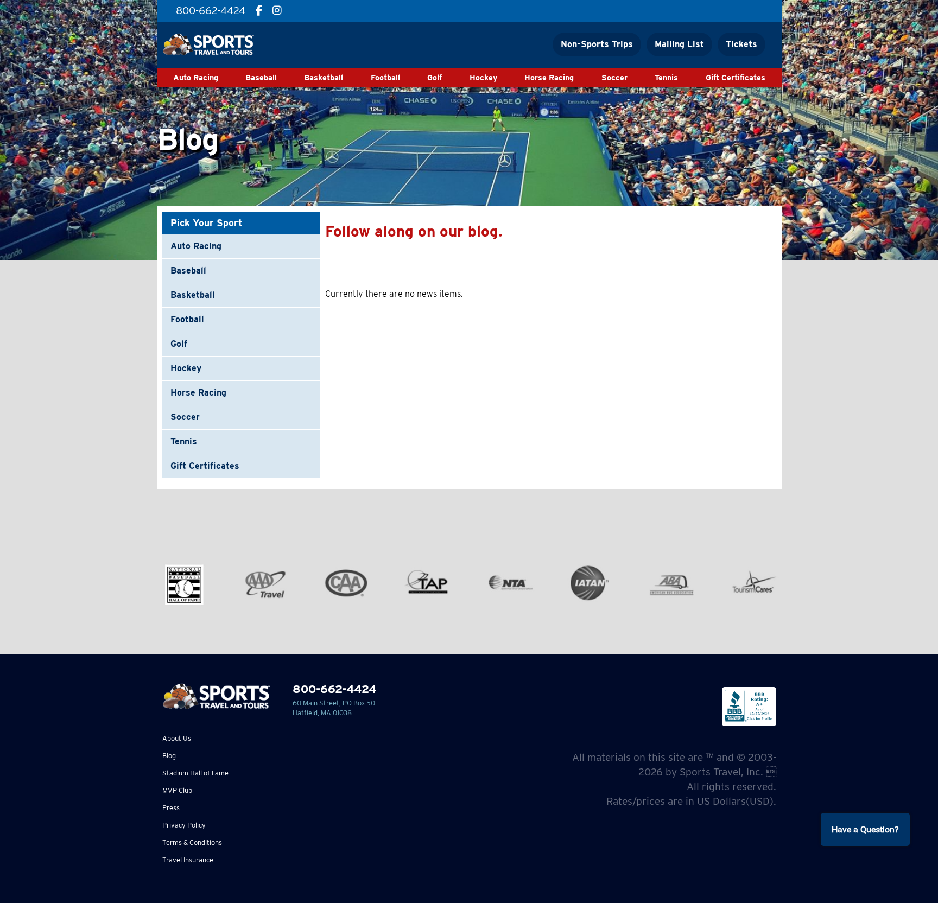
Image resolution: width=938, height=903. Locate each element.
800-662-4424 (334, 689)
